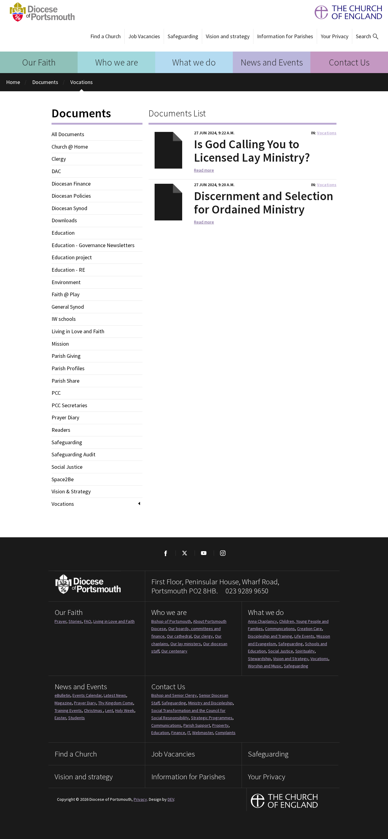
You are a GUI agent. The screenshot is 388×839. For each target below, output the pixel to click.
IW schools (64, 319)
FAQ (87, 621)
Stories (75, 621)
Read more (204, 170)
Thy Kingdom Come (115, 703)
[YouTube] (203, 553)
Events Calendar (87, 695)
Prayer (60, 621)
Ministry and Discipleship (210, 703)
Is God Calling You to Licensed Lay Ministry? (252, 150)
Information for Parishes (285, 36)
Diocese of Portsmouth (40, 12)
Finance (178, 732)
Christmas (93, 710)
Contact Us (349, 62)
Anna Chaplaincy (262, 621)
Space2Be (63, 479)
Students (76, 717)
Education (63, 233)
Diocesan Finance (71, 183)
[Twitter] (184, 553)
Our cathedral (179, 636)
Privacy (140, 799)
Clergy (59, 159)
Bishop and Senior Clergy (174, 695)
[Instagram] (223, 553)
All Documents (68, 134)
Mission (60, 344)
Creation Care (309, 628)
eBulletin (62, 695)
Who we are (116, 62)
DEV (171, 799)
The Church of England (345, 12)
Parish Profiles (68, 368)
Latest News (115, 695)
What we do (194, 62)
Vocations (81, 82)
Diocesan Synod (69, 208)
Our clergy (203, 636)
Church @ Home (70, 146)
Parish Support (196, 725)
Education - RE (68, 270)
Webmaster (202, 732)
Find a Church (105, 36)
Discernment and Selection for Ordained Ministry (263, 202)
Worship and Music (265, 666)
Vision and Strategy (290, 658)
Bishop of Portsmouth (171, 621)
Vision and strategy (227, 36)
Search (363, 36)
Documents (45, 82)
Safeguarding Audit (73, 454)
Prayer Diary (65, 417)
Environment (66, 282)
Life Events (304, 636)
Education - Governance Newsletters (93, 245)
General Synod (68, 307)
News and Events (272, 62)
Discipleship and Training (270, 636)
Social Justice (67, 467)
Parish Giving (66, 356)
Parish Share (65, 381)
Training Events (68, 710)
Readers (61, 430)
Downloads (64, 220)
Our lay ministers (185, 643)
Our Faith (39, 62)
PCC (56, 393)
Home (13, 82)
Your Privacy (334, 36)
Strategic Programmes (211, 717)
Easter (60, 717)
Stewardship (259, 658)
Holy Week (124, 710)
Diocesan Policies (71, 196)
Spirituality (305, 651)
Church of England (284, 801)
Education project (72, 257)
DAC (56, 171)
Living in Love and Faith (78, 331)
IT (188, 732)
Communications (280, 628)
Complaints (225, 732)
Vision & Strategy (71, 491)
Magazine (63, 703)
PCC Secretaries (69, 405)
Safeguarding (183, 36)
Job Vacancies (144, 36)
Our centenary (174, 651)
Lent (109, 710)
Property (220, 725)
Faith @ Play (65, 294)
